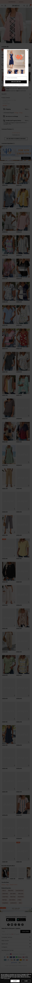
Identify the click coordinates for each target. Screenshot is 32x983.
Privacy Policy (7, 978)
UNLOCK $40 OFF (16, 82)
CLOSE (25, 981)
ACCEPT (15, 981)
